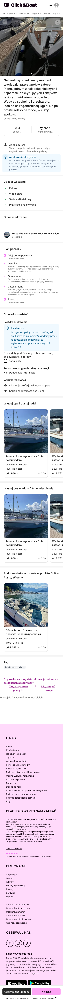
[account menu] (56, 5)
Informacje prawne (15, 779)
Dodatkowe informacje (22, 372)
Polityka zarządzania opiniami (21, 797)
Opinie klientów (14, 849)
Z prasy (10, 757)
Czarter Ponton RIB (15, 915)
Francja (9, 896)
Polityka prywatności (16, 768)
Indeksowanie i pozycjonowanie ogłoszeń (26, 790)
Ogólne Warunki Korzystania (20, 775)
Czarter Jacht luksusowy (18, 919)
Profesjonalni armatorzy (18, 764)
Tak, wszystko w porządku (18, 688)
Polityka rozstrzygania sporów (21, 794)
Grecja (9, 878)
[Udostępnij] (58, 22)
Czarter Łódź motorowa (18, 908)
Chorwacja (11, 874)
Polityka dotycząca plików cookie (23, 772)
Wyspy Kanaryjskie (15, 885)
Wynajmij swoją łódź (16, 761)
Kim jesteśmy (12, 750)
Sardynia (10, 893)
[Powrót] (4, 22)
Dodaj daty (15, 361)
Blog (8, 801)
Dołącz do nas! (13, 786)
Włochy (10, 882)
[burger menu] (50, 4)
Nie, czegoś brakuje (48, 688)
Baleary (10, 889)
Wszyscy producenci (16, 922)
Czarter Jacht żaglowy (17, 904)
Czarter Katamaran (15, 911)
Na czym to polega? (16, 753)
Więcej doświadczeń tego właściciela (21, 697)
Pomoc (9, 746)
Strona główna (8, 13)
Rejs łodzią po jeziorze (35, 13)
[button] (31, 73)
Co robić (20, 13)
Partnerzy (11, 783)
